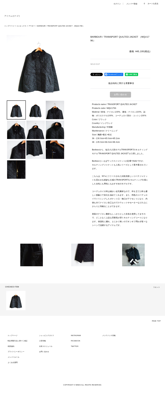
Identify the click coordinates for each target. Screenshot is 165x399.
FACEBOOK (75, 341)
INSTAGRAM (76, 335)
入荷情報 (42, 341)
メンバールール (13, 357)
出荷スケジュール (45, 346)
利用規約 (11, 346)
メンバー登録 (131, 4)
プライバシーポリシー (16, 351)
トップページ (13, 335)
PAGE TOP (156, 321)
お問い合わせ (120, 94)
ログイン (117, 4)
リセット (156, 287)
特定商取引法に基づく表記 (18, 341)
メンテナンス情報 (109, 335)
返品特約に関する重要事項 (121, 83)
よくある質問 (13, 362)
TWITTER (74, 346)
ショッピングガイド (46, 335)
